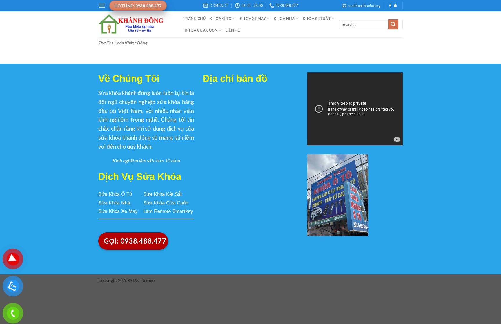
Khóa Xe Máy (253, 18)
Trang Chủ (194, 18)
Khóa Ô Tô (221, 18)
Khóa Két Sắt (317, 18)
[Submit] (393, 24)
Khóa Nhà (284, 18)
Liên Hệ (233, 30)
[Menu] (101, 5)
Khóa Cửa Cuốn (201, 30)
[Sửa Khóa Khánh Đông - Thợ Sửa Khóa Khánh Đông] (136, 24)
